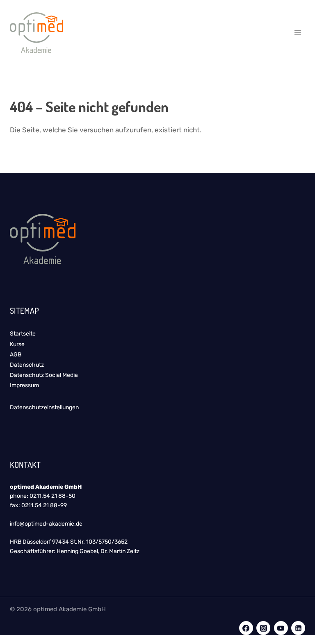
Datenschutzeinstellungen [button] (44, 407)
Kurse (17, 344)
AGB (15, 354)
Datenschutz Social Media (44, 375)
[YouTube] (281, 628)
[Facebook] (246, 628)
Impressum (24, 385)
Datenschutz (27, 364)
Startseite (23, 333)
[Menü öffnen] (297, 32)
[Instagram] (263, 628)
